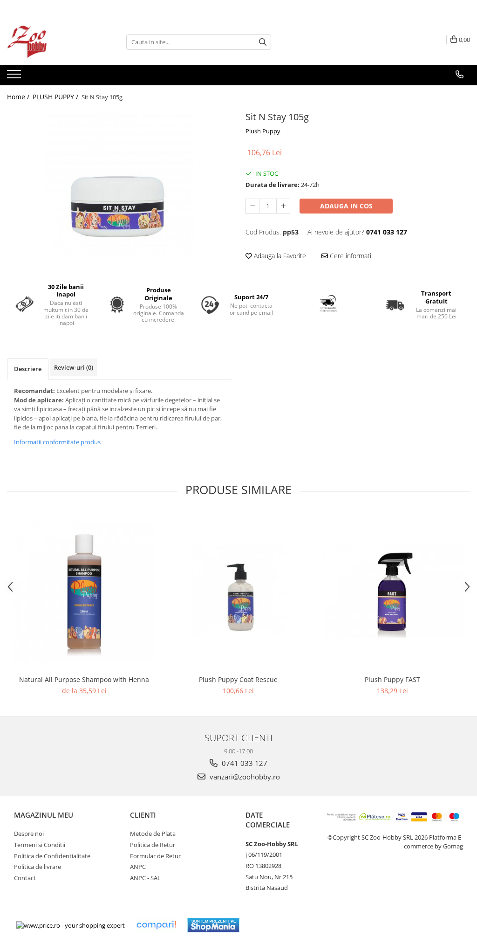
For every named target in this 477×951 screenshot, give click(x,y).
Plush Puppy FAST (392, 679)
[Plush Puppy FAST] (393, 591)
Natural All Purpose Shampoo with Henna (84, 679)
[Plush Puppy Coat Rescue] (238, 591)
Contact (25, 878)
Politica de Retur (152, 845)
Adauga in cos (346, 205)
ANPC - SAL (145, 878)
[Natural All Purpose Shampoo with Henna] (84, 592)
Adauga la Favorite (279, 255)
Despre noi (29, 833)
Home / (19, 96)
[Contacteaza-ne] (459, 74)
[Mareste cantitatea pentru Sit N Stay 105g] (283, 206)
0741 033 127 (243, 763)
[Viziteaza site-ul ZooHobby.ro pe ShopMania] (213, 925)
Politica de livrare (37, 866)
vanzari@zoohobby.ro (244, 776)
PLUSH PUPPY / (56, 96)
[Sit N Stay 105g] (119, 183)
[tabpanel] (119, 183)
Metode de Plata (153, 833)
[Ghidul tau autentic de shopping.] (156, 925)
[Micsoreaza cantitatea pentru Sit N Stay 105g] (252, 206)
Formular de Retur (155, 856)
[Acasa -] (53, 42)
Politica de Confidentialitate (52, 856)
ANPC (138, 866)
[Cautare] (262, 42)
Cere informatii (350, 255)
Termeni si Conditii (39, 845)
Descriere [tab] (27, 369)
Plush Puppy (262, 131)
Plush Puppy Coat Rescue (238, 679)
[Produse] (15, 77)
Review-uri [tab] (73, 367)
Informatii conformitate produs (57, 442)
